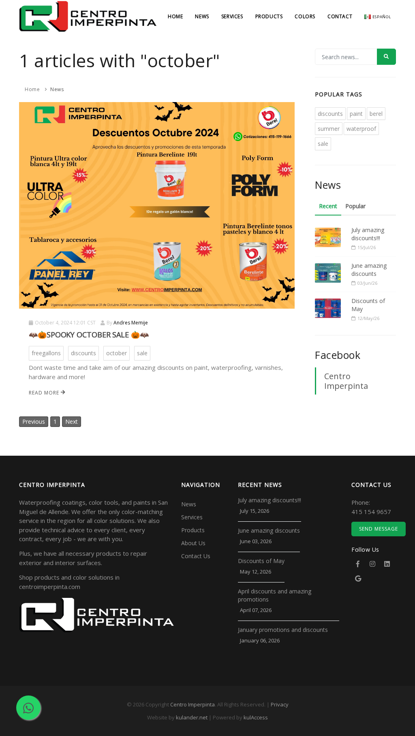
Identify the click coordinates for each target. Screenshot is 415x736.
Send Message (378, 528)
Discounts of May (368, 305)
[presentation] (27, 204)
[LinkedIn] (387, 563)
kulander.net (192, 717)
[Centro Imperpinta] (88, 28)
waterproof (361, 128)
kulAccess (256, 717)
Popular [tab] (355, 206)
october (116, 353)
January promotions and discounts (283, 630)
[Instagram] (372, 563)
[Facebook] (357, 563)
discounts (83, 353)
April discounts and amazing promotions (274, 595)
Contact (339, 16)
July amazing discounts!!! (367, 234)
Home (175, 16)
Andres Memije (130, 322)
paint (356, 113)
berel (376, 113)
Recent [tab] (328, 206)
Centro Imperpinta (346, 381)
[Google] (357, 578)
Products (269, 16)
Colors (305, 16)
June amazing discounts (369, 269)
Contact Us (195, 556)
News (202, 16)
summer (329, 128)
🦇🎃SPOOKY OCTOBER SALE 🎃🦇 (89, 334)
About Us (193, 543)
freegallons (46, 353)
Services (232, 16)
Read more (45, 392)
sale (142, 353)
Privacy (280, 704)
